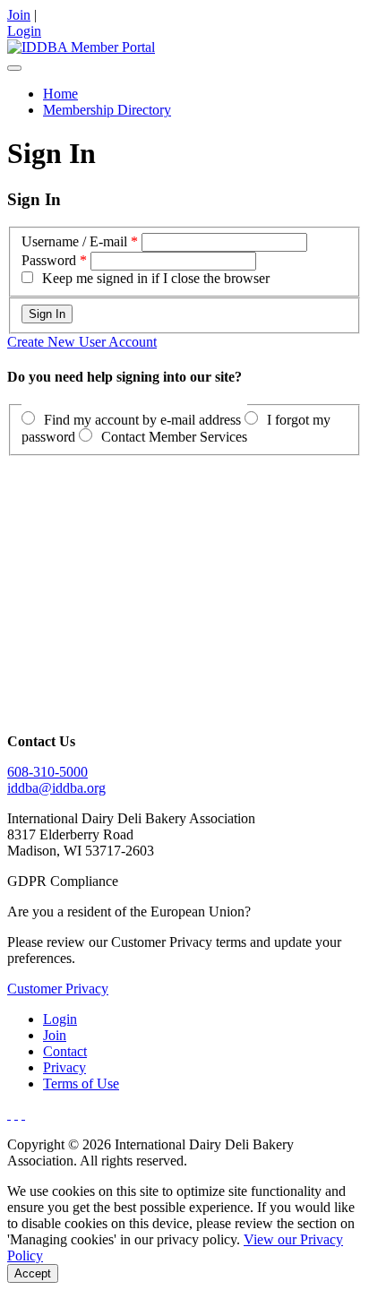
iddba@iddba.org (56, 788)
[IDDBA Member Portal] (81, 47)
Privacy (64, 1067)
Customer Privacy (57, 988)
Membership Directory (107, 109)
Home (60, 93)
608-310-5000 (47, 771)
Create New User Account (82, 341)
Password (48, 260)
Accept (32, 1273)
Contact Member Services (174, 436)
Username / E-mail (74, 241)
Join (18, 14)
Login (24, 31)
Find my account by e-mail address (142, 419)
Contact (65, 1051)
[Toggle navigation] (14, 68)
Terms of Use (81, 1083)
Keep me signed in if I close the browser (156, 278)
